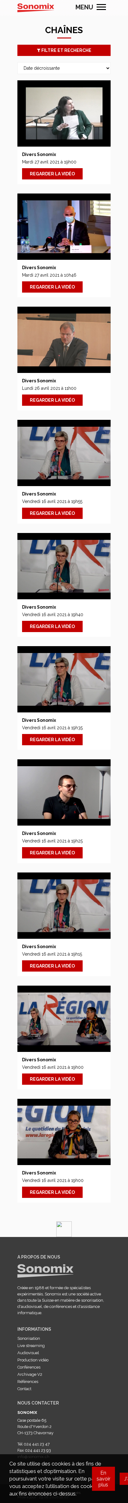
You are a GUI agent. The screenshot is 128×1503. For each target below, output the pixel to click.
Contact (24, 1388)
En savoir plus (103, 1479)
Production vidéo (32, 1360)
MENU (101, 7)
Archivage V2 (29, 1374)
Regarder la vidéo (52, 173)
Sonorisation (28, 1338)
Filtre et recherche (65, 50)
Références (27, 1381)
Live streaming (31, 1345)
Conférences (28, 1367)
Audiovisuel (28, 1352)
